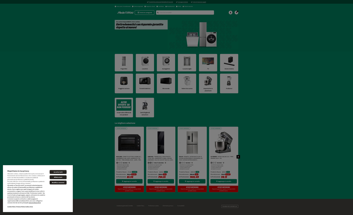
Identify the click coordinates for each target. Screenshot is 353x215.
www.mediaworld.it (35, 203)
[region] (38, 188)
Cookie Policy (11, 206)
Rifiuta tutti (58, 177)
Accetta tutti (58, 172)
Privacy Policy (20, 206)
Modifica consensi (58, 182)
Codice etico (29, 206)
